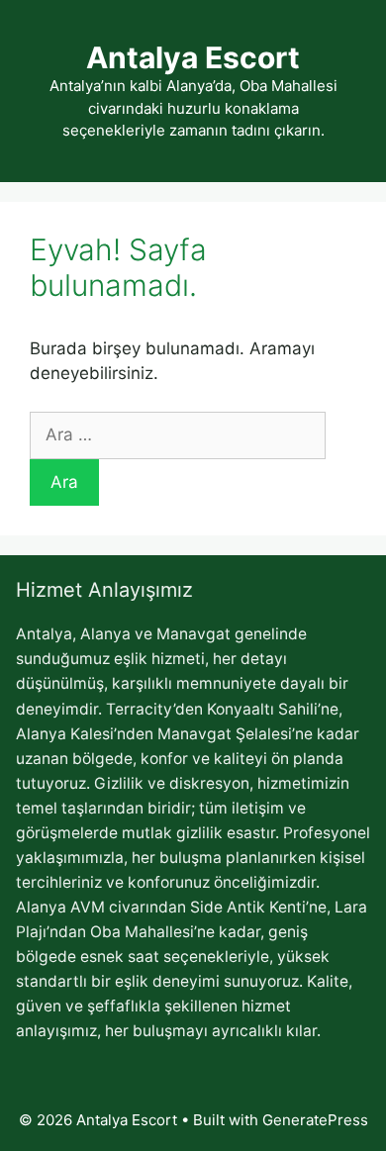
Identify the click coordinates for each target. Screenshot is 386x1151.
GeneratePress (315, 1119)
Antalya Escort (193, 57)
